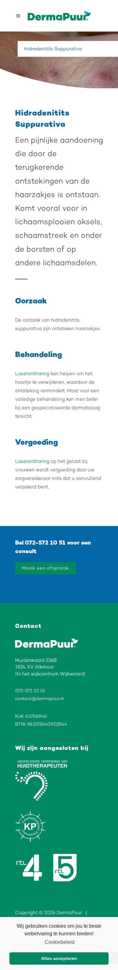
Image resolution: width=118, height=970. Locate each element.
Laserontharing (32, 374)
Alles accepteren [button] (59, 958)
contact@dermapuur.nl (39, 698)
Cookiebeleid (59, 942)
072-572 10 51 (45, 542)
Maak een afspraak (45, 568)
